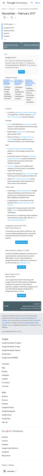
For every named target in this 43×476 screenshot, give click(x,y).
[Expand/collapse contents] (14, 24)
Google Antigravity (8, 411)
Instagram (5, 375)
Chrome (5, 400)
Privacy (11, 465)
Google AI (5, 452)
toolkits (15, 210)
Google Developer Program (11, 343)
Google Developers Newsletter (28, 9)
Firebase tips (21, 132)
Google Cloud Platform (10, 448)
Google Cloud (6, 415)
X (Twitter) (6, 383)
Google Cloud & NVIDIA (10, 358)
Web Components (28, 174)
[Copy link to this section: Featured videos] (18, 77)
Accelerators (6, 354)
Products (12, 9)
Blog (3, 368)
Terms (4, 465)
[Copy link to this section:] (6, 51)
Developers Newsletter (22, 2)
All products (6, 456)
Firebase (5, 404)
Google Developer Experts (11, 350)
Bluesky (4, 371)
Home (4, 9)
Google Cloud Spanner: (23, 191)
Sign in (37, 3)
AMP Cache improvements (21, 179)
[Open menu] (3, 3)
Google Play (6, 419)
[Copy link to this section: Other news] (15, 187)
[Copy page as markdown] (12, 17)
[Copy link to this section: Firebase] (13, 121)
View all (4, 422)
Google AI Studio (8, 407)
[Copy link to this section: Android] (13, 109)
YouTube (5, 386)
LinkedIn (5, 379)
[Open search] (32, 2)
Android (5, 396)
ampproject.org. (24, 263)
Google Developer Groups (11, 347)
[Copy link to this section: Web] (10, 145)
